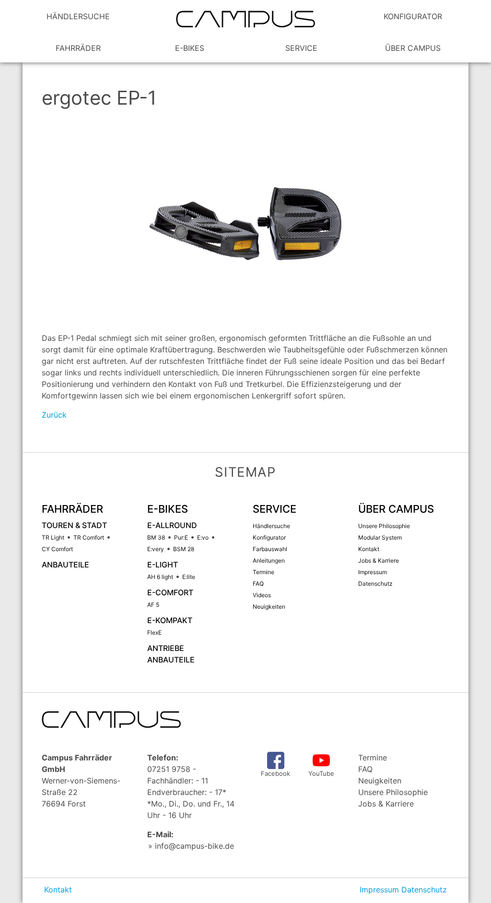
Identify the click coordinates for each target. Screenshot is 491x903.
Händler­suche (78, 16)
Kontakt (58, 889)
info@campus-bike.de (194, 846)
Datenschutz (424, 889)
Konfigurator (413, 16)
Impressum (379, 889)
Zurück (54, 415)
